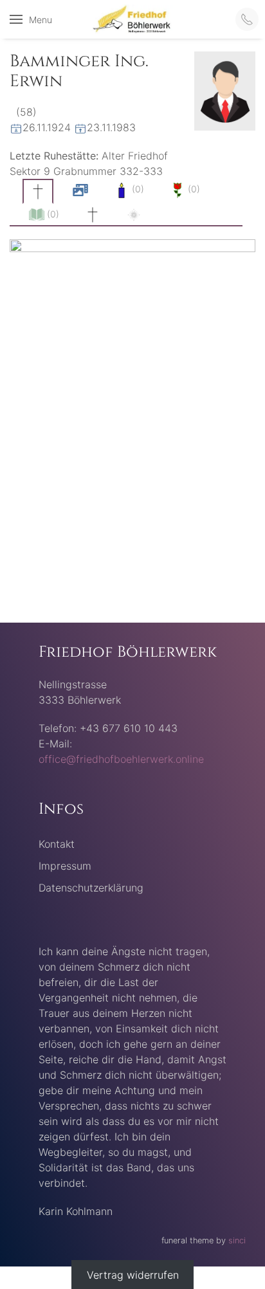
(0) (136, 188)
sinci (237, 1240)
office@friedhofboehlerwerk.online (121, 759)
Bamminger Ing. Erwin (79, 71)
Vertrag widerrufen (133, 1274)
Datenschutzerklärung (91, 887)
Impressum (65, 865)
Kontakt (57, 843)
